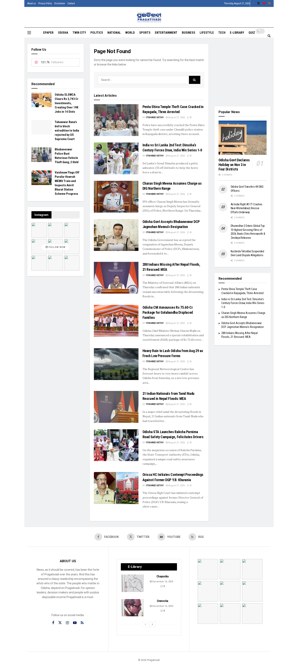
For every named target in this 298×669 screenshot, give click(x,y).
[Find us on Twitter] (258, 3)
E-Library (237, 32)
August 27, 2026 (176, 117)
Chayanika (162, 576)
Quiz (252, 32)
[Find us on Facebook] (253, 3)
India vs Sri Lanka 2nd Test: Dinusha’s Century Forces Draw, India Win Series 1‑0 (242, 303)
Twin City (79, 32)
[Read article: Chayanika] (133, 583)
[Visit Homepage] (149, 17)
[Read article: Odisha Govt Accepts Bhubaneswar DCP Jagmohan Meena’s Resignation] (116, 235)
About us (31, 3)
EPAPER (48, 32)
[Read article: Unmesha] (133, 608)
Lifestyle (207, 32)
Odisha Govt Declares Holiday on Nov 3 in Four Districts (234, 164)
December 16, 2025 (162, 581)
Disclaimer (59, 3)
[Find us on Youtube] (264, 3)
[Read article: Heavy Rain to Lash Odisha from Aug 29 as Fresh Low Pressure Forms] (116, 364)
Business (188, 32)
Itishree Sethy (155, 117)
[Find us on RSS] (269, 3)
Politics (96, 32)
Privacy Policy (45, 3)
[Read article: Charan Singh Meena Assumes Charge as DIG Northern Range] (116, 197)
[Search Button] (269, 35)
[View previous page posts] (145, 624)
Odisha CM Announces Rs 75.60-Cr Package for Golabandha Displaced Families (168, 312)
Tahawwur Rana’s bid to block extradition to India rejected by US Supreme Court (67, 130)
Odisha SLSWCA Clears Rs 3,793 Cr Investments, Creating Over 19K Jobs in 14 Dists (66, 103)
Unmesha (162, 601)
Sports (144, 32)
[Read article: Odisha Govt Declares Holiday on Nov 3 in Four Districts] (243, 138)
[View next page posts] (152, 624)
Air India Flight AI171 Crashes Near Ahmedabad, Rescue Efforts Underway (247, 208)
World (130, 32)
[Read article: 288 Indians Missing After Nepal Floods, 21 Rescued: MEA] (116, 278)
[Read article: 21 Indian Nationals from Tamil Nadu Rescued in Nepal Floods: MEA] (116, 407)
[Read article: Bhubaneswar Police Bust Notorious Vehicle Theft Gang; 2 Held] (41, 154)
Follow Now (56, 247)
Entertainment (166, 32)
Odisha (63, 32)
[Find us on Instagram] (67, 623)
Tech (221, 32)
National (114, 32)
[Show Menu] (29, 32)
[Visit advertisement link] (242, 72)
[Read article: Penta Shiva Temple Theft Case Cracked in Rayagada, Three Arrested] (116, 120)
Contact (71, 3)
